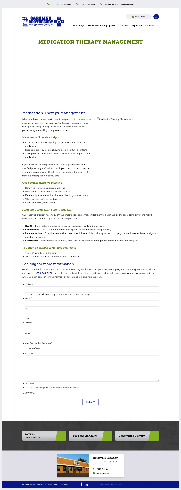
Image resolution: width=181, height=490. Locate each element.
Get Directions (103, 473)
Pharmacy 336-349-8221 (61, 4)
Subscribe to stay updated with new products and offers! (54, 387)
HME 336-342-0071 (88, 4)
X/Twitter (29, 284)
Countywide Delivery (132, 435)
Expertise (136, 25)
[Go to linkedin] (86, 484)
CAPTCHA (29, 393)
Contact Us (151, 25)
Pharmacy (78, 25)
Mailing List (30, 383)
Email (28, 333)
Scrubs (124, 25)
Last (27, 319)
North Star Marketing (148, 484)
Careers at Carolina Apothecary (32, 484)
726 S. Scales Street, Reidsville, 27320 (119, 4)
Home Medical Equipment (101, 25)
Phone (28, 323)
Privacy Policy (52, 484)
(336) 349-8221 (44, 273)
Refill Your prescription (32, 436)
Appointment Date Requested (38, 343)
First (27, 308)
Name (28, 298)
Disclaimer (64, 484)
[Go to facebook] (81, 484)
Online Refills (140, 17)
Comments (30, 353)
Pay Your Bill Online (85, 435)
